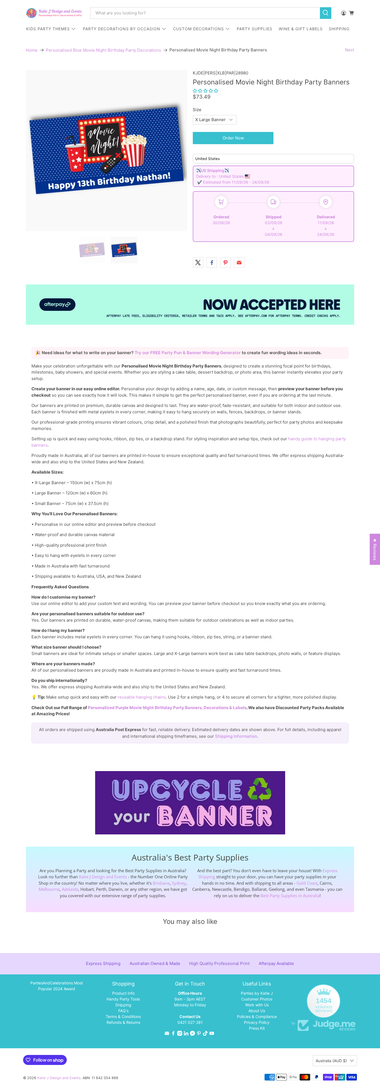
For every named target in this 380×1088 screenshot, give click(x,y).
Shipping (123, 1004)
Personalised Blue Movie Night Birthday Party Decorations (103, 50)
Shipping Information (236, 736)
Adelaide (70, 889)
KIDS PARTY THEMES (48, 28)
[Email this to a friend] (239, 262)
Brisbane (161, 883)
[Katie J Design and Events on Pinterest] (198, 1034)
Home (32, 50)
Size (197, 109)
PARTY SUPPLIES (254, 28)
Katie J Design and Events (103, 876)
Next (349, 49)
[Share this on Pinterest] (225, 262)
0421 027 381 (190, 1022)
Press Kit (257, 1028)
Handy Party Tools (123, 999)
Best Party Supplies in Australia (290, 895)
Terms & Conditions (123, 1016)
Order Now (233, 138)
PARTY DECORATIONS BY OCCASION (121, 28)
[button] (205, 90)
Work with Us (257, 1004)
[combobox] (205, 13)
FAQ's (123, 1010)
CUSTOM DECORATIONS (198, 28)
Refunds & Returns (123, 1022)
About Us (256, 1010)
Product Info (123, 993)
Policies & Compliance (257, 1016)
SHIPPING (339, 28)
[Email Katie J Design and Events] (166, 1034)
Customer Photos (256, 999)
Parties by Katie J (257, 993)
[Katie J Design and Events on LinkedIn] (186, 1034)
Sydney (179, 883)
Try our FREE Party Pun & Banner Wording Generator (188, 352)
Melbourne (49, 889)
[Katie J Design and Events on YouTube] (211, 1034)
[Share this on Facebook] (211, 262)
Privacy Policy (257, 1022)
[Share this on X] (198, 262)
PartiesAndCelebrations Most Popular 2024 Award (56, 986)
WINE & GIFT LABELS (301, 28)
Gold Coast (307, 883)
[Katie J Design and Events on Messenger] (192, 1034)
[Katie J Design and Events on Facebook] (173, 1034)
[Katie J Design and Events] (54, 13)
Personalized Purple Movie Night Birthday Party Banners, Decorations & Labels (167, 707)
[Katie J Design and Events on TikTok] (205, 1034)
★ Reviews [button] (374, 549)
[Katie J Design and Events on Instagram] (179, 1034)
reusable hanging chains (142, 697)
